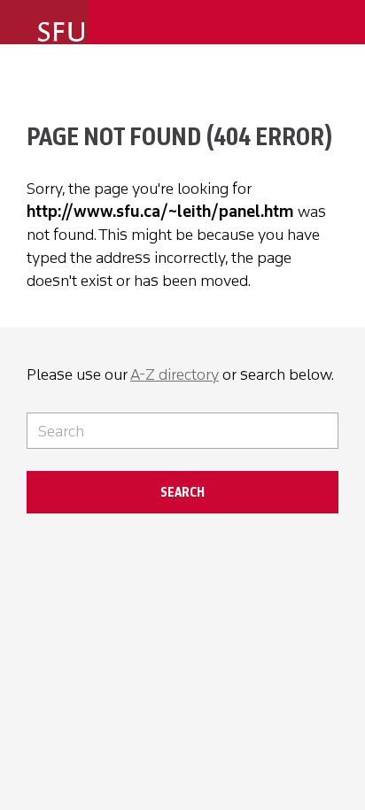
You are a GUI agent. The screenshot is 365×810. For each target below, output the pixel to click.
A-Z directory (174, 374)
